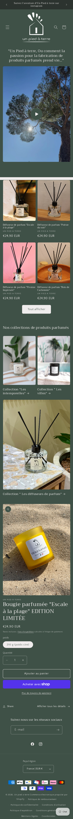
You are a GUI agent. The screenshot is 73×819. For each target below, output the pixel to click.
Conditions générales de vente (51, 810)
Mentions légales (29, 816)
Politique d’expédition (21, 810)
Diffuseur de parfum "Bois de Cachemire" (53, 289)
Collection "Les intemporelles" (14, 391)
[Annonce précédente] (6, 4)
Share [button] (10, 706)
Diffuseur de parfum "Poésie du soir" (53, 226)
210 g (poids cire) (18, 644)
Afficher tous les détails (51, 706)
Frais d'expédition (26, 632)
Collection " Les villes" (49, 391)
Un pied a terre (21, 795)
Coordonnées (48, 816)
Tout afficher (36, 309)
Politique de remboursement (42, 799)
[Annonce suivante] (66, 4)
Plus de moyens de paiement (36, 693)
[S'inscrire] (58, 729)
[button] (7, 27)
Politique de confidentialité (24, 805)
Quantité (7, 653)
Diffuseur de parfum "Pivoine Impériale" (19, 289)
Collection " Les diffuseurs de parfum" (32, 494)
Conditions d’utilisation (54, 805)
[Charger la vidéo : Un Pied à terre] (36, 114)
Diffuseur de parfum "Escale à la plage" (18, 226)
